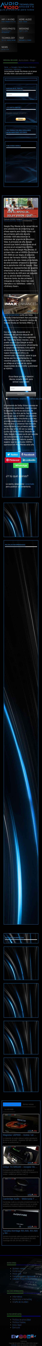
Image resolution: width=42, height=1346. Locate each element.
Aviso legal (17, 1325)
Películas (32, 67)
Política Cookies (19, 1322)
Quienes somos (18, 1268)
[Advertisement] (21, 165)
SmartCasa (8, 69)
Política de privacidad (21, 1319)
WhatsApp (21, 465)
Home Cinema (23, 67)
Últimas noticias (28, 1104)
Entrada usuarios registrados (24, 1279)
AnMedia (13, 1345)
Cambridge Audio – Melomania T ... (20, 1199)
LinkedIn (30, 460)
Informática (17, 1296)
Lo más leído (9, 1109)
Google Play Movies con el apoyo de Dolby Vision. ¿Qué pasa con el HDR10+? (20, 214)
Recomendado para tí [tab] (12, 1104)
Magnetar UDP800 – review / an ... (19, 1135)
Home (6, 67)
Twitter (14, 454)
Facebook (28, 454)
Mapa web (16, 1273)
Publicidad (16, 1271)
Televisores (17, 69)
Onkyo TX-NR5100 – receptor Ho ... (20, 1167)
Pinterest (14, 460)
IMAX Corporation (11, 315)
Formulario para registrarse (23, 1276)
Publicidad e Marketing (22, 1299)
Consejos (14, 67)
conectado (29, 484)
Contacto (16, 1327)
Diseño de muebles (20, 1302)
